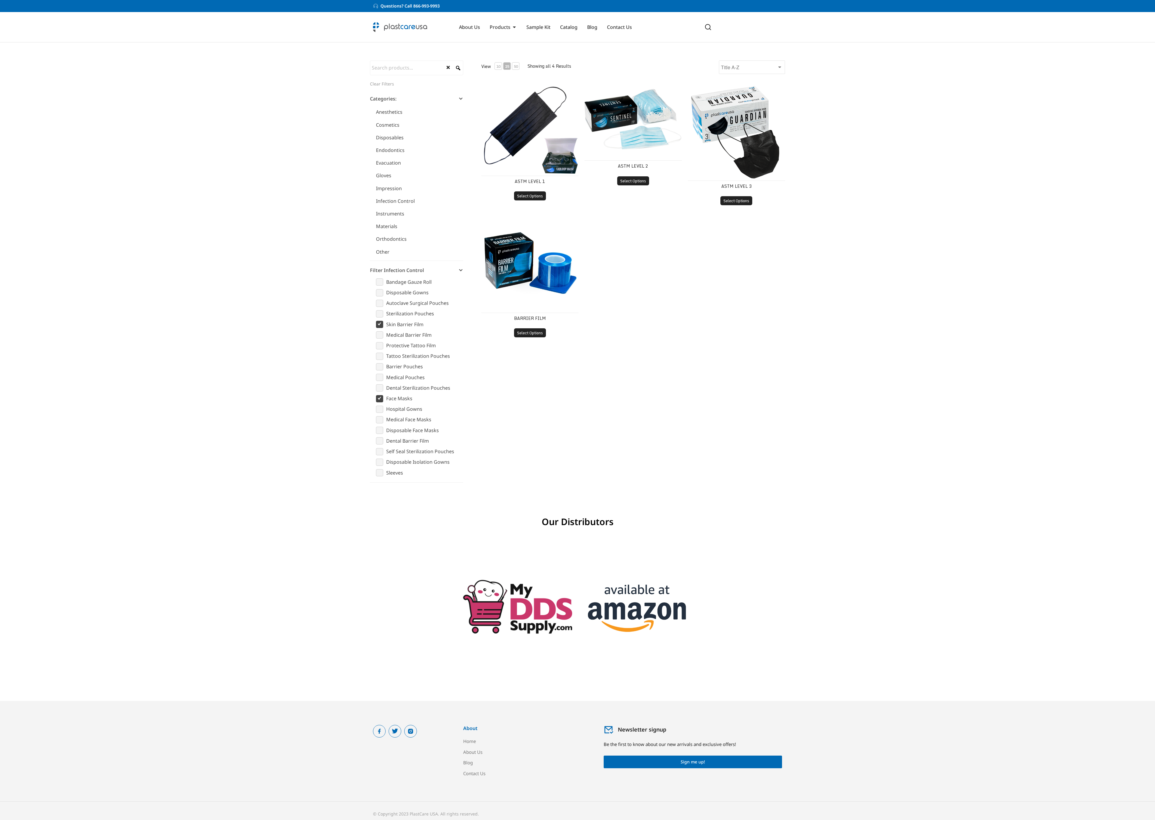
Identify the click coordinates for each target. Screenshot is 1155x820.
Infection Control (395, 201)
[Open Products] (514, 27)
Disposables (390, 137)
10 (498, 66)
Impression (389, 188)
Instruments (390, 213)
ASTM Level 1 (530, 181)
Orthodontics (391, 239)
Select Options (530, 196)
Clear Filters (382, 84)
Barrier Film (530, 318)
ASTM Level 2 (633, 165)
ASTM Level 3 (736, 186)
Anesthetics (389, 112)
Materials (386, 226)
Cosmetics (387, 125)
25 (507, 66)
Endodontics (390, 150)
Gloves (383, 175)
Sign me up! (693, 762)
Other (383, 252)
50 (516, 66)
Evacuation (388, 162)
